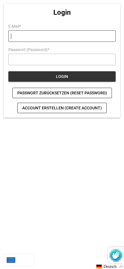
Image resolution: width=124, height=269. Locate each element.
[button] (110, 266)
